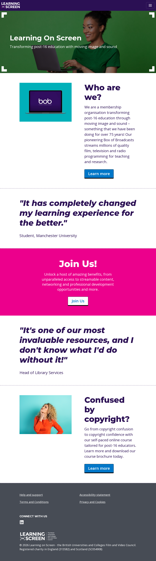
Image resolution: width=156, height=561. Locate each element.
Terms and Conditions (34, 502)
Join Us (78, 301)
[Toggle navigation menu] (150, 5)
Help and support (31, 495)
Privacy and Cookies (92, 502)
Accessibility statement (95, 495)
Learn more (99, 173)
